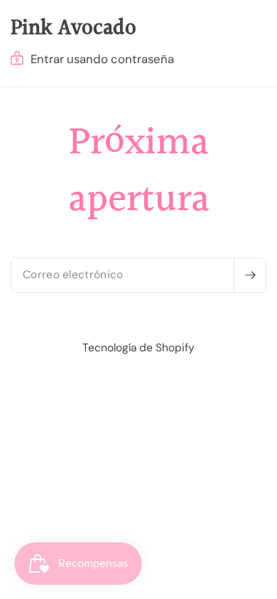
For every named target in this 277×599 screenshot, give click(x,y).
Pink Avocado (73, 28)
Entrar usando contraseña (102, 59)
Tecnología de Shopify (138, 348)
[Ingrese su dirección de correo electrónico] (250, 275)
